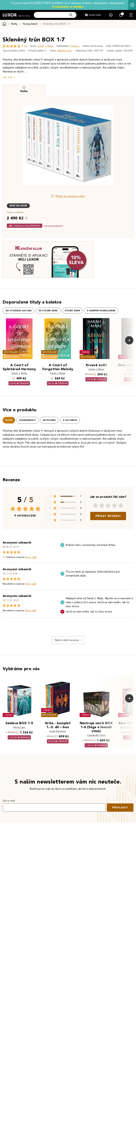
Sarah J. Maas (45, 46)
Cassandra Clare (96, 735)
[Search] (70, 15)
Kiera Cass (19, 727)
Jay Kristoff (126, 727)
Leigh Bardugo (57, 731)
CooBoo (74, 46)
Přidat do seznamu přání (70, 196)
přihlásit (120, 807)
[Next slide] (105, 145)
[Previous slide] (31, 145)
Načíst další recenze (67, 640)
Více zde (31, 557)
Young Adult (30, 23)
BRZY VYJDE (11, 357)
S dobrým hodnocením (101, 310)
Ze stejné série (48, 310)
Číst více (7, 77)
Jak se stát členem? (53, 225)
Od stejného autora (18, 310)
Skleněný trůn (64, 50)
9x (25, 46)
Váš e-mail (9, 800)
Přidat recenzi (108, 515)
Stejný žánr (72, 310)
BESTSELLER (11, 352)
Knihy (14, 23)
